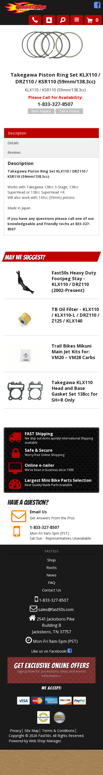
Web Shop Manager (45, 740)
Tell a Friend (69, 111)
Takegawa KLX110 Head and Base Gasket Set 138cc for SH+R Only (75, 391)
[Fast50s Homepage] (16, 7)
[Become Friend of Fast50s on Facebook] (97, 6)
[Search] (61, 19)
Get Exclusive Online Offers (51, 670)
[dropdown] (76, 20)
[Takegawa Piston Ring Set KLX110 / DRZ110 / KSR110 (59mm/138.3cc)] (51, 46)
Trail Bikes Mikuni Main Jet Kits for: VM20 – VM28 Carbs (73, 352)
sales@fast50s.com (56, 609)
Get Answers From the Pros (52, 514)
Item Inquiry (41, 111)
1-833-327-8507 (53, 600)
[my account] (49, 20)
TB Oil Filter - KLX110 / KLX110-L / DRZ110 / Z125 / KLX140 (75, 315)
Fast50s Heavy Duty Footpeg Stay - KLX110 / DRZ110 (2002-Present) (74, 281)
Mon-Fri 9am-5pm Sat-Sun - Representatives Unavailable (60, 533)
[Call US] (35, 20)
